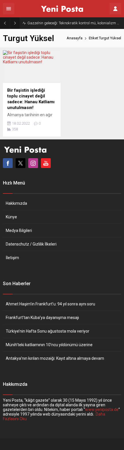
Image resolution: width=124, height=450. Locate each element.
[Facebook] (8, 163)
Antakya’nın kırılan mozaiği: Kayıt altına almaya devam (55, 358)
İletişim (12, 257)
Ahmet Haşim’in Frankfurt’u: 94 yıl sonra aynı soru (50, 304)
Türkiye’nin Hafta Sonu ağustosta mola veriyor (47, 331)
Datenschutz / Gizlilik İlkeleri (31, 244)
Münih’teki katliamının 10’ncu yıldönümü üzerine (49, 344)
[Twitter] (20, 163)
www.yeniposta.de (102, 409)
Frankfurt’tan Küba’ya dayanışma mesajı (42, 317)
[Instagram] (33, 163)
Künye (11, 217)
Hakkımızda (16, 203)
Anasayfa (74, 38)
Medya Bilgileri (19, 230)
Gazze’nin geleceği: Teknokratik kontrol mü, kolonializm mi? (74, 23)
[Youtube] (46, 163)
